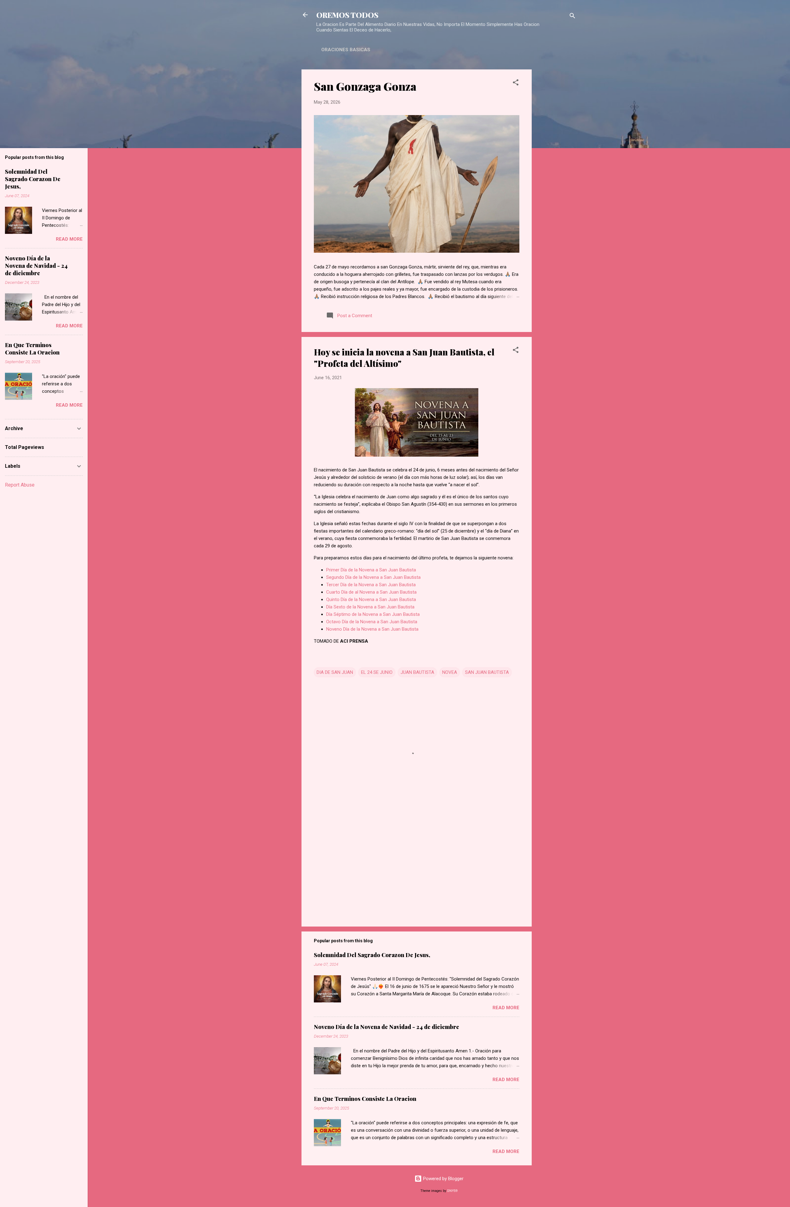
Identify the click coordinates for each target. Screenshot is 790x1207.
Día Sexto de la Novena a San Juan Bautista (370, 607)
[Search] (572, 16)
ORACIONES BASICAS (345, 49)
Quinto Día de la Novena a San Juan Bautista (371, 599)
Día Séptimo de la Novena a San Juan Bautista (373, 614)
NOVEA (449, 672)
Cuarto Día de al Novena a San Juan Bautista (371, 592)
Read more (506, 1007)
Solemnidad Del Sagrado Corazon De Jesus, (372, 955)
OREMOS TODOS (347, 15)
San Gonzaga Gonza (365, 86)
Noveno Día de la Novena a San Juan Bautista (372, 629)
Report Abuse (20, 485)
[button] (515, 83)
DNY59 (452, 1191)
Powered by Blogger (443, 1178)
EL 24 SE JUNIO (377, 672)
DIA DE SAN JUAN (335, 672)
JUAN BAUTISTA (417, 672)
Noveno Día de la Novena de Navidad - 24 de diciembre (386, 1027)
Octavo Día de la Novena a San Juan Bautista (371, 621)
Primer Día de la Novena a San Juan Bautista (371, 570)
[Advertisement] (556, 162)
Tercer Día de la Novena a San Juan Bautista (371, 584)
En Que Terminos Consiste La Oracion (365, 1098)
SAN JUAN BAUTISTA (487, 672)
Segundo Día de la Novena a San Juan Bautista (373, 577)
